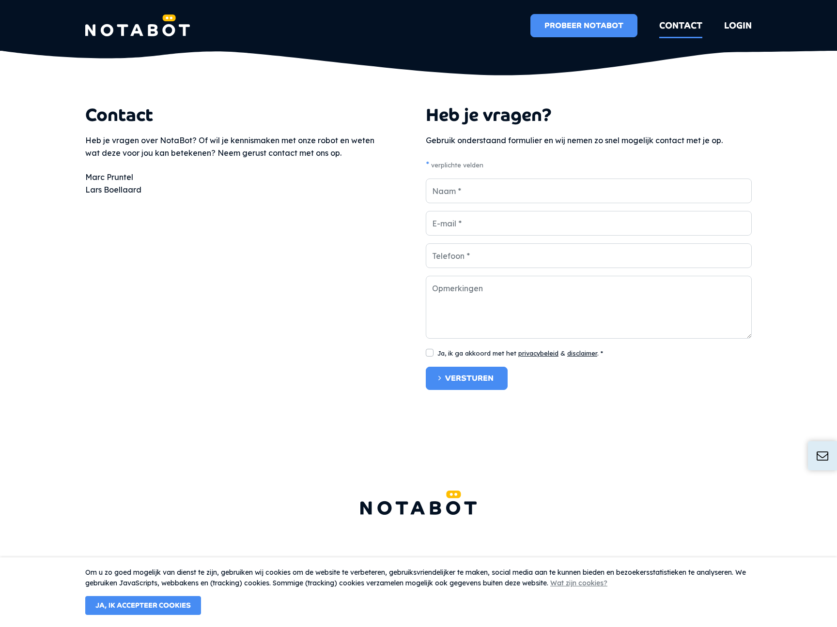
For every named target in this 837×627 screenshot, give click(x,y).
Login (738, 25)
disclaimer (582, 353)
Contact (680, 25)
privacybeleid (538, 353)
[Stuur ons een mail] (822, 455)
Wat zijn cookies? (578, 583)
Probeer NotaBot (583, 25)
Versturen (469, 378)
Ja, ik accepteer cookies (143, 605)
